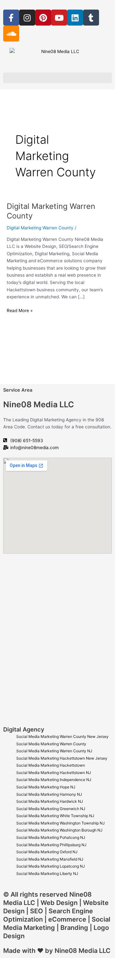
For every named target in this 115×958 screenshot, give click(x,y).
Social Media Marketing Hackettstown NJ (53, 772)
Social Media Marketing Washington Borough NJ (59, 830)
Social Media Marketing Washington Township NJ (60, 823)
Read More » (20, 310)
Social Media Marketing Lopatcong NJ (50, 866)
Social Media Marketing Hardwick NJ (49, 801)
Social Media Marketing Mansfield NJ (49, 859)
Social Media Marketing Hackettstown (50, 765)
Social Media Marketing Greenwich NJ (50, 808)
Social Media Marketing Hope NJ (45, 787)
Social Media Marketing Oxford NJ (47, 851)
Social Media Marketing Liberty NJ (47, 873)
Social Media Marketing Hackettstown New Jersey (61, 758)
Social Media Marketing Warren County (51, 743)
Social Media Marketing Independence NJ (53, 779)
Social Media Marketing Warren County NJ (54, 750)
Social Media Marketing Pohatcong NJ (50, 837)
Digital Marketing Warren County (40, 227)
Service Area (17, 390)
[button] (57, 78)
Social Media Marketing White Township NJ (55, 815)
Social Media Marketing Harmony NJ (49, 794)
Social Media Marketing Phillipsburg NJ (51, 844)
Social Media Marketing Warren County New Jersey (62, 736)
